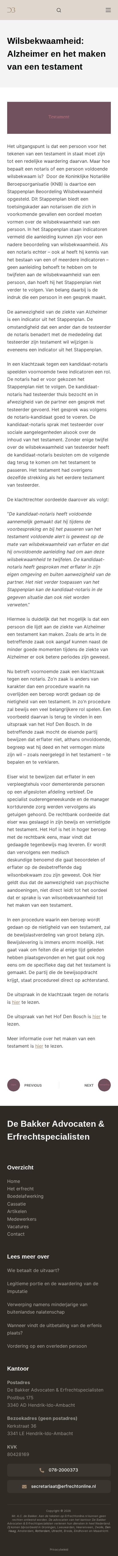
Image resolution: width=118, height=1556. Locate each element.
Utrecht (57, 1531)
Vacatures (18, 1226)
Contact (16, 1234)
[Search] (59, 10)
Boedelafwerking (25, 1196)
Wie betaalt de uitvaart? (33, 1270)
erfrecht (25, 1189)
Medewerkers (21, 1219)
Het (11, 1189)
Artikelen (17, 1211)
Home (13, 1181)
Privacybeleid (59, 1549)
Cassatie (16, 1204)
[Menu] (108, 10)
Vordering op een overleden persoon (47, 1346)
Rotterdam (42, 1531)
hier (16, 1002)
